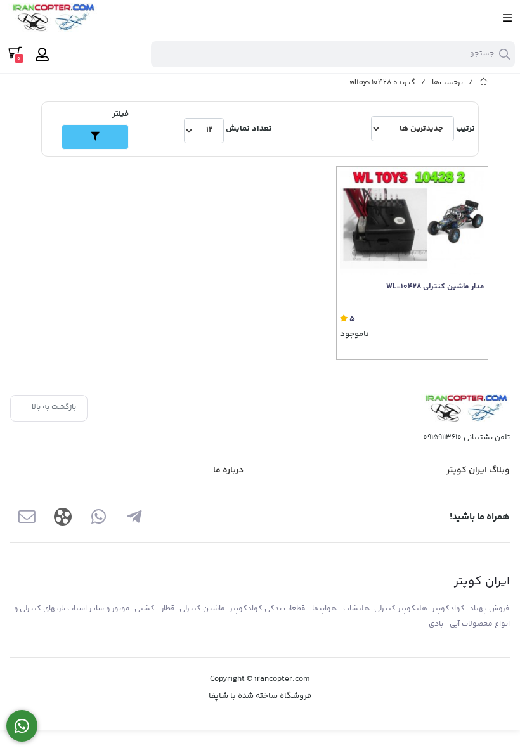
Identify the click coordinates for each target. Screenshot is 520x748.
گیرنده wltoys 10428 (382, 83)
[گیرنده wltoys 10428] (465, 408)
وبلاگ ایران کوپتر (478, 470)
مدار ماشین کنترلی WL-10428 (435, 287)
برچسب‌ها (447, 83)
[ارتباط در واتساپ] (21, 726)
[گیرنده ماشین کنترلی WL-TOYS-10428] (412, 221)
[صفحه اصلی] (483, 83)
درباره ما (228, 470)
